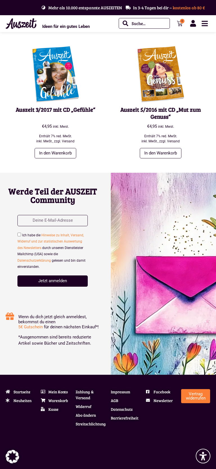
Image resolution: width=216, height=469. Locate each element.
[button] (12, 456)
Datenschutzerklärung (34, 260)
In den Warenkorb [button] (55, 153)
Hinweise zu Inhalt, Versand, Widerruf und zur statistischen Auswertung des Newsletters (50, 241)
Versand (68, 141)
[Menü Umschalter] (204, 23)
